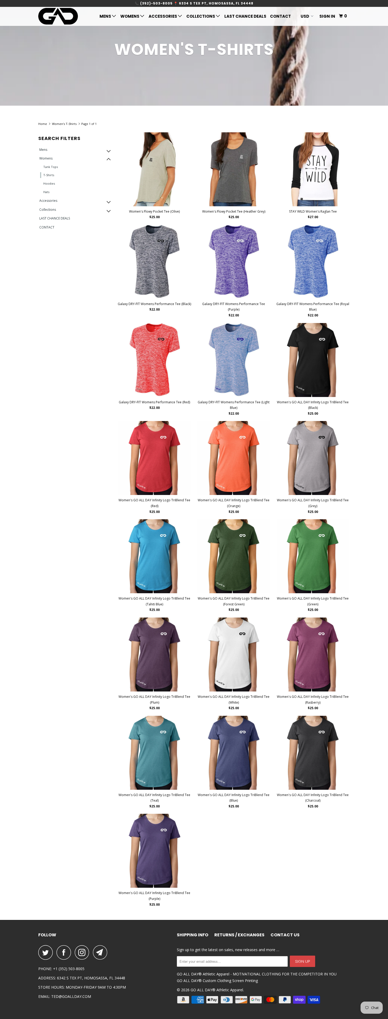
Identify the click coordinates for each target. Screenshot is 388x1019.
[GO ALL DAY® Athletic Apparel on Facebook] (65, 952)
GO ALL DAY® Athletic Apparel (217, 989)
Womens (130, 16)
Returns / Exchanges (239, 935)
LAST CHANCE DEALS (245, 16)
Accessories (163, 16)
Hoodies (49, 183)
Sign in (327, 16)
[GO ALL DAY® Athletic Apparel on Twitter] (47, 952)
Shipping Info (192, 935)
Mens (106, 16)
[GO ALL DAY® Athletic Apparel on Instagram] (83, 952)
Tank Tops (50, 167)
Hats (46, 192)
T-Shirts (48, 175)
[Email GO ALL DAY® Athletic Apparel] (101, 952)
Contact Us (285, 935)
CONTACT (280, 16)
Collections (201, 16)
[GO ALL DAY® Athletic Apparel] (65, 16)
